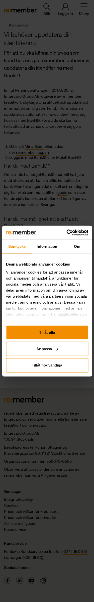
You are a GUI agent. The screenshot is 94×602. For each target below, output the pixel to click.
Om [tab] (77, 246)
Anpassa (44, 348)
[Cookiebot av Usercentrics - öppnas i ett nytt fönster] (67, 232)
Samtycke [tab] (17, 246)
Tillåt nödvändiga (47, 365)
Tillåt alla (47, 332)
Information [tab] (47, 246)
